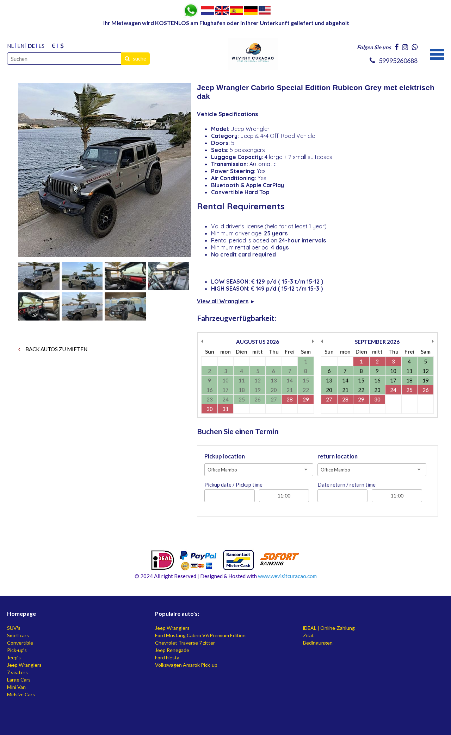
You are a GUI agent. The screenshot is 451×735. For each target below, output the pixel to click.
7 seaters (17, 672)
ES (41, 46)
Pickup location (224, 456)
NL (10, 46)
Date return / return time (346, 484)
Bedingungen (318, 643)
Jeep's (14, 657)
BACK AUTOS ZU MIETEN (55, 349)
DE (31, 46)
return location (337, 456)
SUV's (13, 628)
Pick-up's (17, 650)
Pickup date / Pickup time (233, 484)
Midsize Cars (21, 694)
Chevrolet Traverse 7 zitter (185, 643)
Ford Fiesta (167, 657)
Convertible (20, 643)
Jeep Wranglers (24, 665)
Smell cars (18, 635)
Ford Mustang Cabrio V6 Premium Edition (200, 635)
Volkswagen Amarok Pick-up (186, 665)
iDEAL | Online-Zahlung (329, 628)
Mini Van (16, 687)
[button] (437, 53)
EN (20, 46)
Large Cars (19, 680)
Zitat (308, 635)
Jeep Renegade (172, 650)
